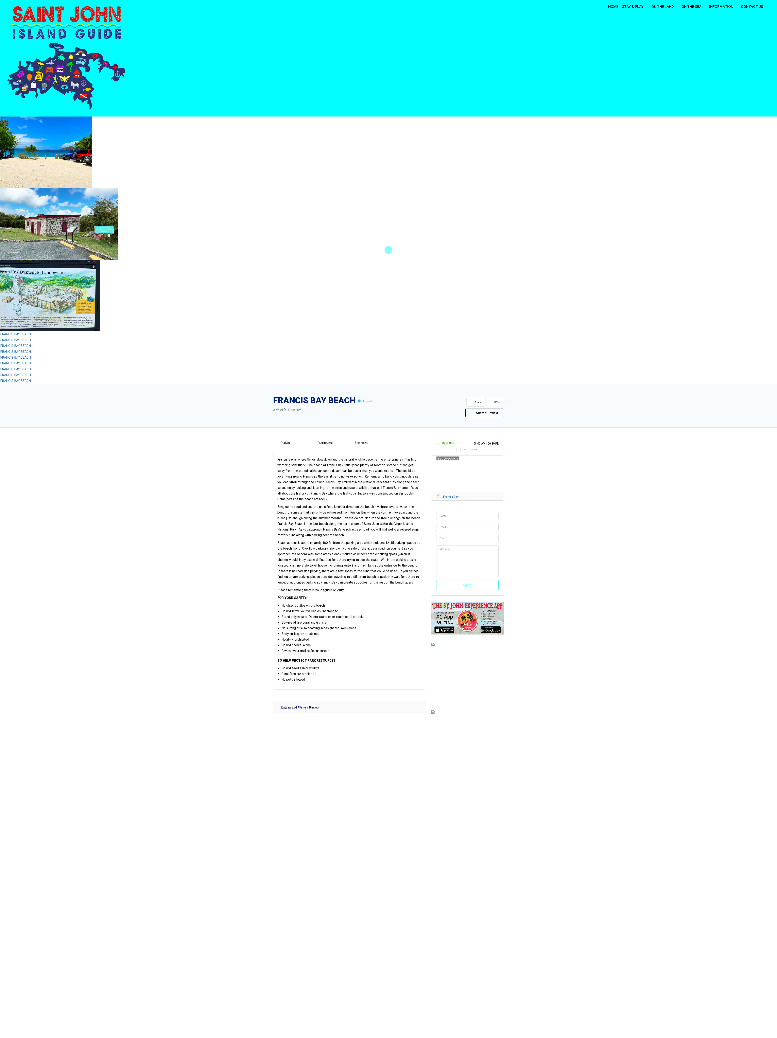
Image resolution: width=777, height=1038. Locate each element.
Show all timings (468, 449)
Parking (286, 442)
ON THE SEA (691, 6)
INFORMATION (721, 6)
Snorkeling (361, 442)
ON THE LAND (662, 6)
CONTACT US (752, 6)
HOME (613, 6)
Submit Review (486, 413)
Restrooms (325, 442)
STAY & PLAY (633, 6)
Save (497, 402)
